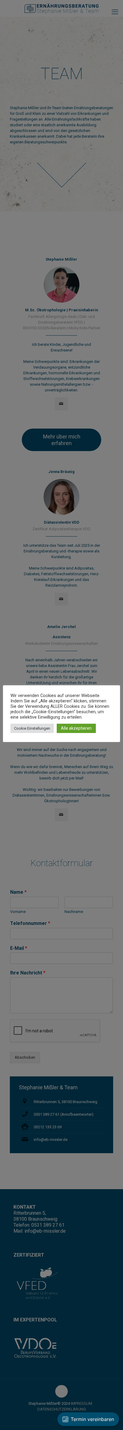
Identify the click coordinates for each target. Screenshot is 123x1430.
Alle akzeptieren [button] (76, 728)
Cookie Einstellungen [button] (32, 728)
